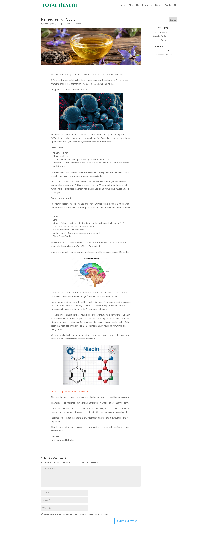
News (158, 5)
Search (173, 20)
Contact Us (171, 5)
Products (147, 5)
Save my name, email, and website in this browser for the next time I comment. (76, 514)
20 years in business (161, 32)
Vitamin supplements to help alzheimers (70, 391)
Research (66, 24)
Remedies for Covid (161, 36)
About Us (134, 5)
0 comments (77, 24)
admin (45, 24)
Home (122, 5)
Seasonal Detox (159, 40)
